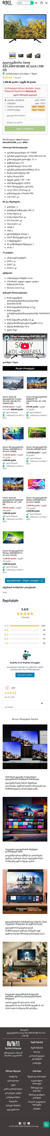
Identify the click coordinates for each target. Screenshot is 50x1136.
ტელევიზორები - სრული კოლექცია (23, 580)
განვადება (11, 103)
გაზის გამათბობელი (13, 1089)
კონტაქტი (36, 1063)
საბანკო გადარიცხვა (15, 106)
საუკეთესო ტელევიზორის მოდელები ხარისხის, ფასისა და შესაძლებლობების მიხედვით (23, 996)
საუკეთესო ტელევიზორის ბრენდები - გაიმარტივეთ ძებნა (22, 850)
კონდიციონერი (13, 1097)
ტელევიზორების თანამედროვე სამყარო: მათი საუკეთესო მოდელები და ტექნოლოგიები (26, 923)
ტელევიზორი (13, 1109)
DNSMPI (37, 1108)
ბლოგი (36, 1051)
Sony (5, 592)
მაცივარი (13, 1101)
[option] (12, 55)
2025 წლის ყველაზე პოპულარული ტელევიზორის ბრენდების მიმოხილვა (22, 778)
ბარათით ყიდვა (13, 110)
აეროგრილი (13, 1080)
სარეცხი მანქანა (13, 1105)
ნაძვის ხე (13, 1076)
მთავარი (24, 1030)
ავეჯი (13, 1084)
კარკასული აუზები (13, 1093)
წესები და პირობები (37, 1076)
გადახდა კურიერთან (15, 100)
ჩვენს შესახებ (37, 1047)
